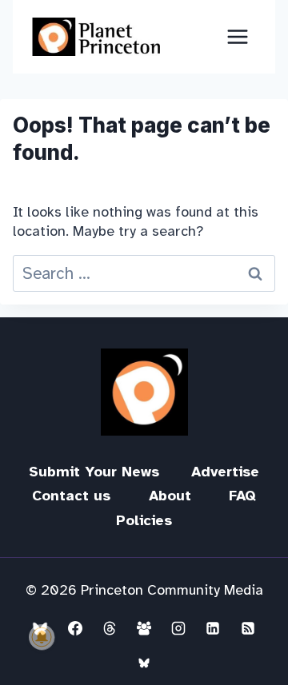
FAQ (242, 495)
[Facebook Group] (144, 628)
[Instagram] (178, 628)
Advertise (225, 471)
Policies (144, 520)
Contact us (71, 495)
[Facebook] (75, 628)
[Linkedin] (212, 628)
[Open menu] (237, 36)
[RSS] (248, 628)
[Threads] (109, 628)
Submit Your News (94, 471)
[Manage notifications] (41, 637)
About (170, 495)
